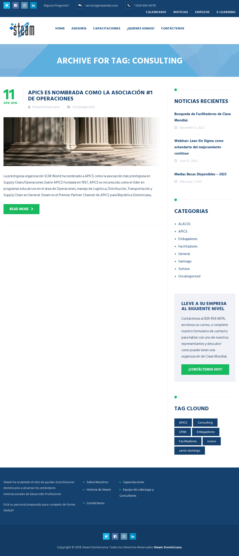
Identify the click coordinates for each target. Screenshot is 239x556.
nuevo (211, 441)
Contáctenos (172, 28)
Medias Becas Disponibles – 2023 (200, 174)
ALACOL (184, 224)
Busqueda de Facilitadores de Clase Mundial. (202, 117)
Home (60, 28)
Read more (19, 209)
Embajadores (187, 239)
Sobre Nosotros (97, 482)
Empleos (202, 12)
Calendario (156, 12)
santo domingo (189, 450)
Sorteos (184, 269)
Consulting (205, 422)
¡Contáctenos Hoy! (205, 369)
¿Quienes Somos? (141, 28)
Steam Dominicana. (168, 547)
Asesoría (79, 28)
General (184, 254)
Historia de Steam (99, 489)
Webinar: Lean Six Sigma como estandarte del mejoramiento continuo (199, 147)
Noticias (180, 12)
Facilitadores (187, 246)
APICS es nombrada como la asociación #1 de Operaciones (90, 95)
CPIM (182, 432)
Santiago (184, 261)
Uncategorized (84, 107)
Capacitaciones (106, 28)
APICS (182, 231)
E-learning (226, 12)
